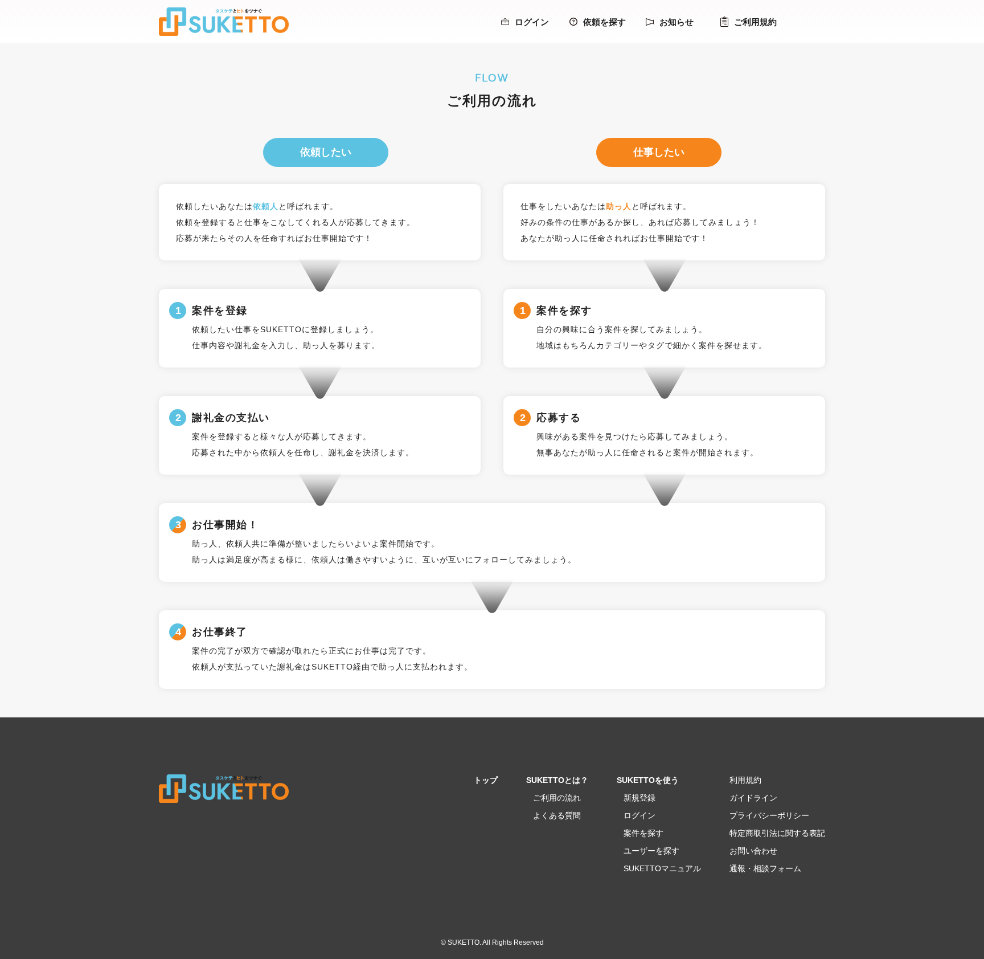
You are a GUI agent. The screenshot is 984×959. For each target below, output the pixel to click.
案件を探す (643, 833)
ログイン (532, 22)
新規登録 (639, 797)
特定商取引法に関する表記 (777, 833)
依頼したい (325, 152)
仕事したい (658, 152)
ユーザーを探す (651, 850)
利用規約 (745, 780)
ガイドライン (753, 797)
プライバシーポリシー (769, 815)
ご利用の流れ (557, 797)
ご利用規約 (755, 22)
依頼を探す (604, 22)
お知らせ (676, 22)
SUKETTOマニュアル (662, 868)
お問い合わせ (753, 850)
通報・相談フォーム (765, 868)
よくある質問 (557, 815)
